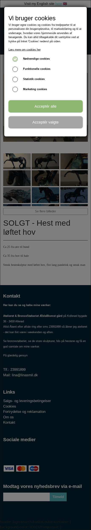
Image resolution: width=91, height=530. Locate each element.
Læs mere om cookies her (24, 49)
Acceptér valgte (45, 122)
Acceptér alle (45, 106)
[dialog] (45, 265)
